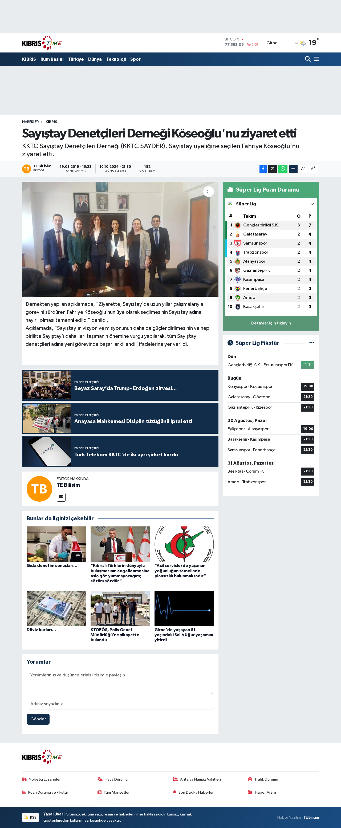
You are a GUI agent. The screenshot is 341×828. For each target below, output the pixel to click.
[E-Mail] (61, 497)
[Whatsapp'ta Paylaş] (282, 169)
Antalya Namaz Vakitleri (200, 779)
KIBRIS (29, 59)
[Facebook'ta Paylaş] (263, 169)
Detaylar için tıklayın (271, 323)
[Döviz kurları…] (56, 608)
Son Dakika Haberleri (196, 792)
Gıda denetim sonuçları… (52, 565)
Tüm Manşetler (117, 792)
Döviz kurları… (41, 630)
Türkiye (76, 59)
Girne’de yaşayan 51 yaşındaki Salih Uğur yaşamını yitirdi (184, 635)
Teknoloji (116, 59)
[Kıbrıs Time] (42, 42)
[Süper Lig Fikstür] (311, 343)
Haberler (30, 122)
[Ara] (308, 59)
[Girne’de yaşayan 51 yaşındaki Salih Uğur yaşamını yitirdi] (184, 608)
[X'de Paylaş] (272, 169)
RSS (32, 817)
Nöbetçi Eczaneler (45, 779)
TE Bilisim (68, 485)
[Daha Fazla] (293, 169)
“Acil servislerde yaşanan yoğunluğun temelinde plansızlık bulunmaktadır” (180, 570)
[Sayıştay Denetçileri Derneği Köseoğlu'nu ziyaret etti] (120, 239)
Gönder (38, 719)
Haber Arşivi (265, 792)
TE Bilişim (311, 817)
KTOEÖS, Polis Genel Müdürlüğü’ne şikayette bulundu (115, 635)
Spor (135, 59)
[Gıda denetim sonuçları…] (56, 544)
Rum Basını (52, 59)
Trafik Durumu (266, 779)
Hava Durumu (116, 779)
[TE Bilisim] (39, 488)
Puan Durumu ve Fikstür (48, 792)
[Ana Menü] (315, 59)
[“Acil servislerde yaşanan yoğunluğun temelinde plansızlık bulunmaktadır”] (184, 544)
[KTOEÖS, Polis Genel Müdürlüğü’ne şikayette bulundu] (120, 608)
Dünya (95, 59)
